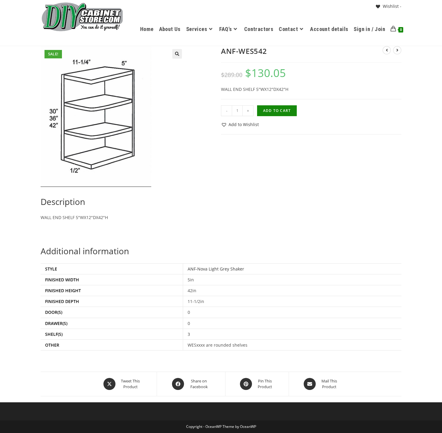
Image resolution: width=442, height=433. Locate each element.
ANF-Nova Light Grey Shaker (216, 269)
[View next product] (397, 50)
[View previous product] (386, 50)
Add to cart (277, 110)
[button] (177, 54)
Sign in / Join (369, 29)
